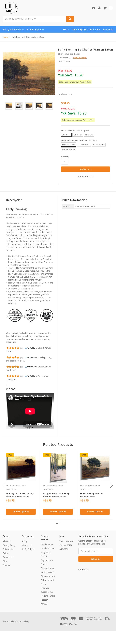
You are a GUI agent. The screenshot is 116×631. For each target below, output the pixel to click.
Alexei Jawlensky (48, 572)
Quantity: (65, 156)
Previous (4, 485)
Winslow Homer (48, 568)
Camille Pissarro (48, 548)
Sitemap (6, 565)
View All (44, 603)
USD (65, 29)
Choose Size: (75, 130)
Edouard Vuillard (48, 576)
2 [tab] (59, 523)
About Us (7, 541)
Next (111, 485)
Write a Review (80, 57)
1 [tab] (57, 523)
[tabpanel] (21, 484)
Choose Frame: (79, 140)
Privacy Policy (9, 545)
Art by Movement (12, 29)
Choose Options (21, 511)
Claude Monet (47, 544)
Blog (5, 561)
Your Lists (108, 29)
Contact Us (8, 557)
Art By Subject (33, 29)
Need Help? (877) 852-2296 (86, 29)
